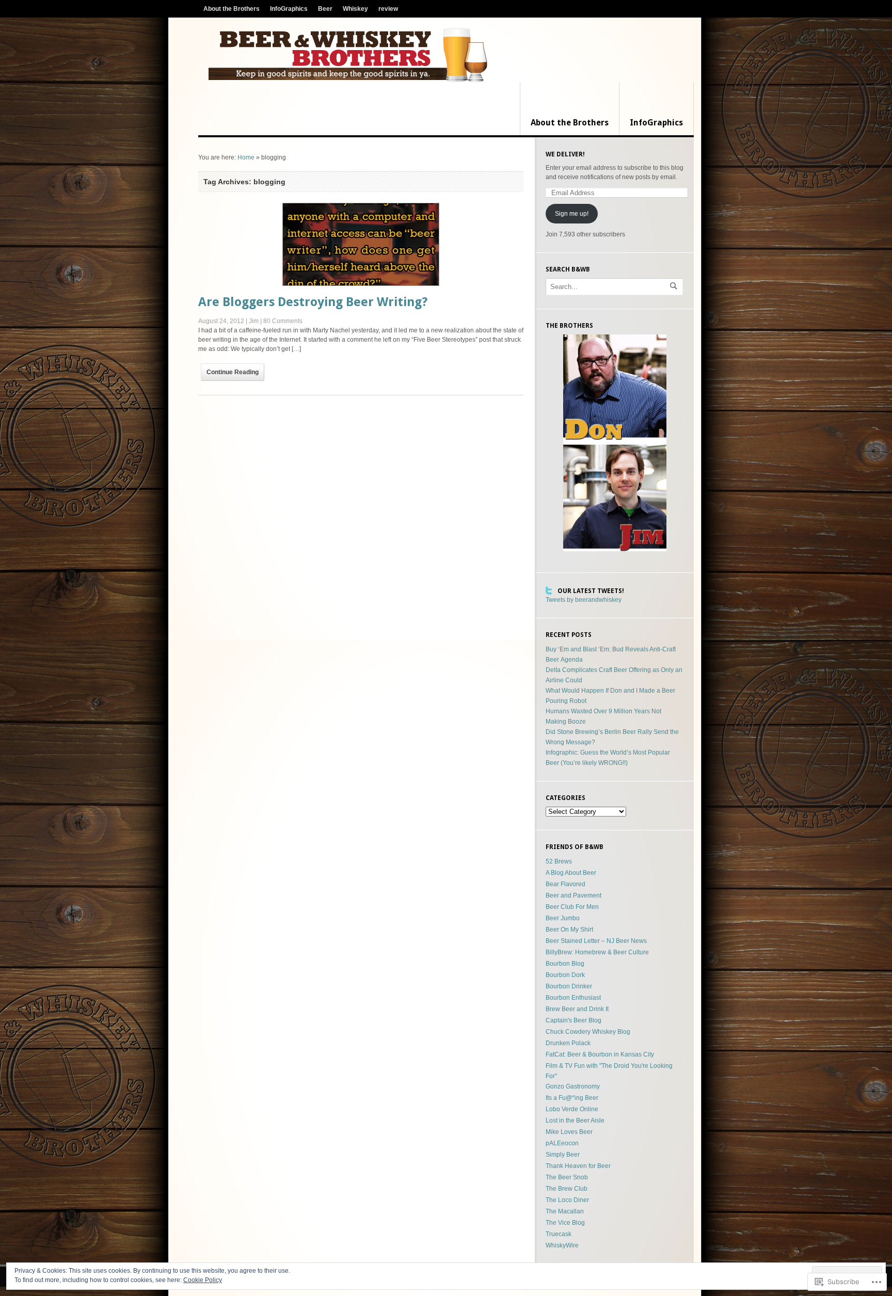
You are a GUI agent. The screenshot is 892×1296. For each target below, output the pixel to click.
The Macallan (565, 1211)
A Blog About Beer (571, 872)
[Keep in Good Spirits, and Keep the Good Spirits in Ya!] (348, 55)
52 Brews (559, 861)
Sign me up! (571, 213)
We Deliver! (565, 154)
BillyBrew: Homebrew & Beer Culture (597, 952)
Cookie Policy (202, 1280)
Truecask (558, 1234)
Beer (325, 8)
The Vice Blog (565, 1222)
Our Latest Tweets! (591, 591)
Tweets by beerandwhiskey (584, 599)
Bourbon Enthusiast (573, 997)
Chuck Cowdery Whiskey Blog (588, 1031)
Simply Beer (563, 1154)
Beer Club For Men (572, 906)
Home (245, 157)
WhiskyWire (562, 1245)
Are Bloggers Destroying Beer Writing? (312, 302)
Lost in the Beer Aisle (575, 1120)
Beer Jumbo (563, 918)
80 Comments (282, 321)
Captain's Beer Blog (573, 1020)
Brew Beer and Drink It (577, 1009)
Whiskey (355, 8)
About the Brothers (231, 8)
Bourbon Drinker (569, 986)
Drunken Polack (568, 1043)
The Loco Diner (567, 1200)
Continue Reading (232, 372)
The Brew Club (566, 1188)
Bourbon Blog (565, 963)
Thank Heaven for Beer (578, 1166)
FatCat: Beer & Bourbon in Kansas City (600, 1054)
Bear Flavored (565, 884)
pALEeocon (562, 1143)
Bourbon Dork (565, 975)
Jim (254, 321)
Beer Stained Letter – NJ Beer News (596, 941)
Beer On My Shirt (569, 929)
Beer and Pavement (573, 895)
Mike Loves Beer (569, 1131)
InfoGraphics (289, 8)
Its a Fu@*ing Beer (572, 1097)
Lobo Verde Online (572, 1109)
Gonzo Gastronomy (573, 1086)
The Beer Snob (567, 1177)
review (388, 8)
